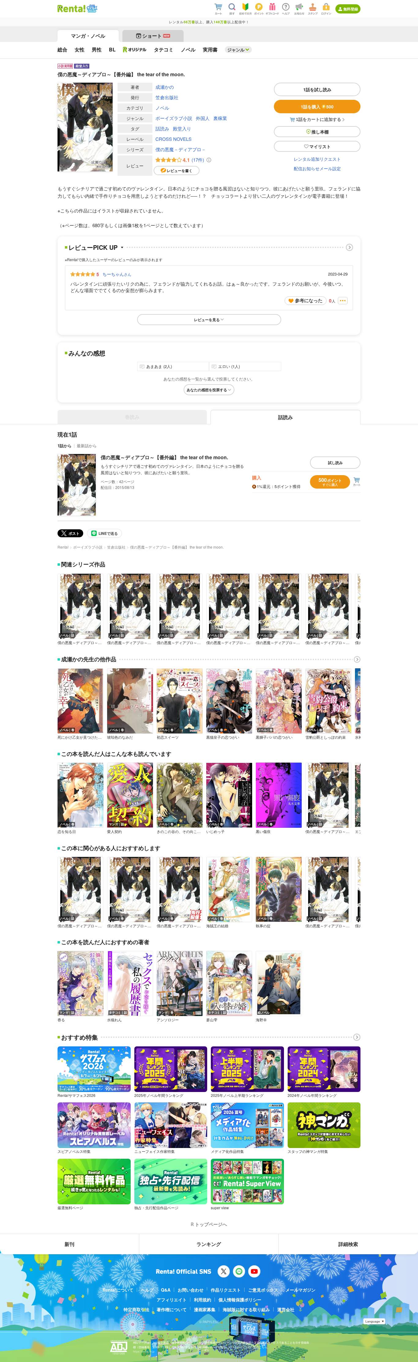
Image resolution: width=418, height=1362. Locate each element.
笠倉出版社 (166, 97)
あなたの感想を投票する (207, 389)
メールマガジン (300, 1290)
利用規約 (202, 1299)
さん (117, 274)
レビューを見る (207, 319)
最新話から (87, 445)
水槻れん (114, 1019)
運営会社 (285, 1309)
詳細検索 (348, 1244)
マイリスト (320, 146)
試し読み (335, 462)
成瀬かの (164, 87)
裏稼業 (220, 118)
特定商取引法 (136, 1309)
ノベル (162, 107)
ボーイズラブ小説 (173, 118)
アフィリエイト (172, 1299)
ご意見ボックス (263, 1290)
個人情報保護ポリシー (239, 1299)
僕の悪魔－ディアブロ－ (180, 149)
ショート (156, 35)
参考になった (309, 300)
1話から (65, 445)
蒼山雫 (211, 1019)
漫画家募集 (204, 1309)
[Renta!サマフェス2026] (91, 9)
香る (61, 1019)
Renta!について (118, 1290)
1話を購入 (317, 106)
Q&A (165, 1290)
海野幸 (261, 1019)
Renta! (63, 547)
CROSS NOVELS (173, 139)
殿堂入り (182, 128)
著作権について (172, 1309)
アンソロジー (168, 1019)
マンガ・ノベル (88, 35)
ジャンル (235, 50)
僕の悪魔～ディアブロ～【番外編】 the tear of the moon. (164, 457)
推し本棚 (320, 132)
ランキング (208, 1244)
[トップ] (71, 8)
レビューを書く (179, 170)
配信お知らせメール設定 (317, 168)
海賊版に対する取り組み (246, 1309)
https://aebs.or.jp (144, 1351)
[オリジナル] (135, 49)
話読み (162, 128)
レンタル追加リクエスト (317, 159)
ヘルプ (147, 1290)
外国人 (203, 118)
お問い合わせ (190, 1290)
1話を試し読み (317, 89)
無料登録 (350, 9)
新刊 (69, 1244)
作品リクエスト (226, 1290)
